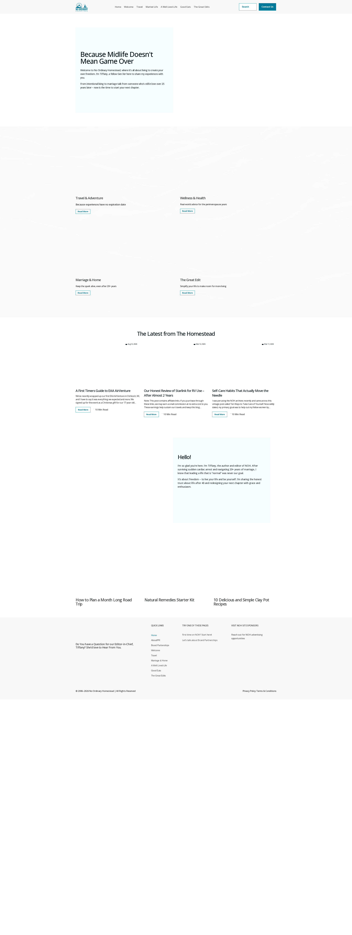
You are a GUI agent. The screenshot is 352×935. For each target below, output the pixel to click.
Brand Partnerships (160, 645)
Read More (83, 211)
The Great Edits (201, 6)
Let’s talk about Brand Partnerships (200, 640)
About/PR (155, 640)
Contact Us (267, 6)
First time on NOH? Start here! (197, 634)
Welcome (128, 6)
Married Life (152, 6)
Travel (139, 6)
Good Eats (185, 6)
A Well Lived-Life (169, 6)
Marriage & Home (159, 660)
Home (118, 6)
